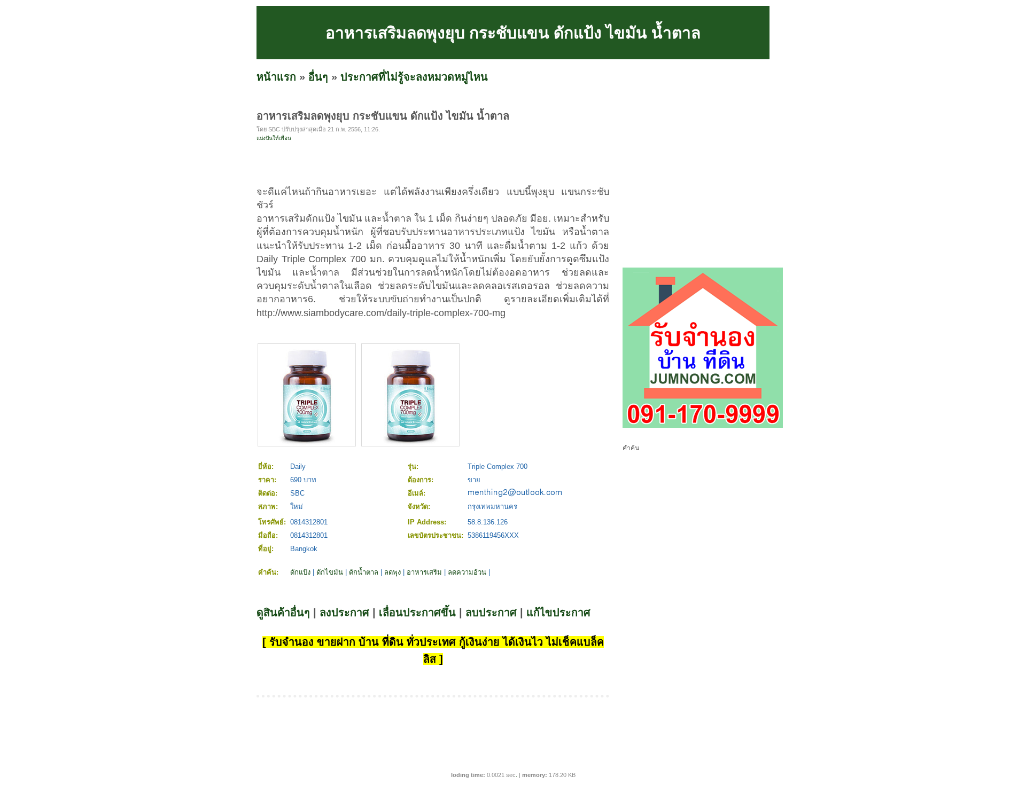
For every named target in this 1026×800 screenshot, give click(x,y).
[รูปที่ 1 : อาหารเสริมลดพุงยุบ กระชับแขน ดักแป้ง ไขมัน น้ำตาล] (306, 443)
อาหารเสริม (424, 572)
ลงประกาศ (344, 612)
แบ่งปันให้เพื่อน (273, 138)
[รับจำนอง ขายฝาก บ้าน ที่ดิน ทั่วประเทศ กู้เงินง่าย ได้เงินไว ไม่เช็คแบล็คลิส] (703, 425)
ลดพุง (392, 572)
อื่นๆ (318, 77)
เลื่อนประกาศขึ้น (417, 612)
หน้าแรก (276, 77)
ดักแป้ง (300, 572)
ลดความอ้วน (467, 572)
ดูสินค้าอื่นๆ (283, 612)
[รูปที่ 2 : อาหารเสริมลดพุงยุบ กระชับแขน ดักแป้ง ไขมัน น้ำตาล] (410, 443)
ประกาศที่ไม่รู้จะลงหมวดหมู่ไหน (414, 77)
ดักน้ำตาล (363, 572)
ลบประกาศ (491, 612)
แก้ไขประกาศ (558, 612)
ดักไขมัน (329, 572)
